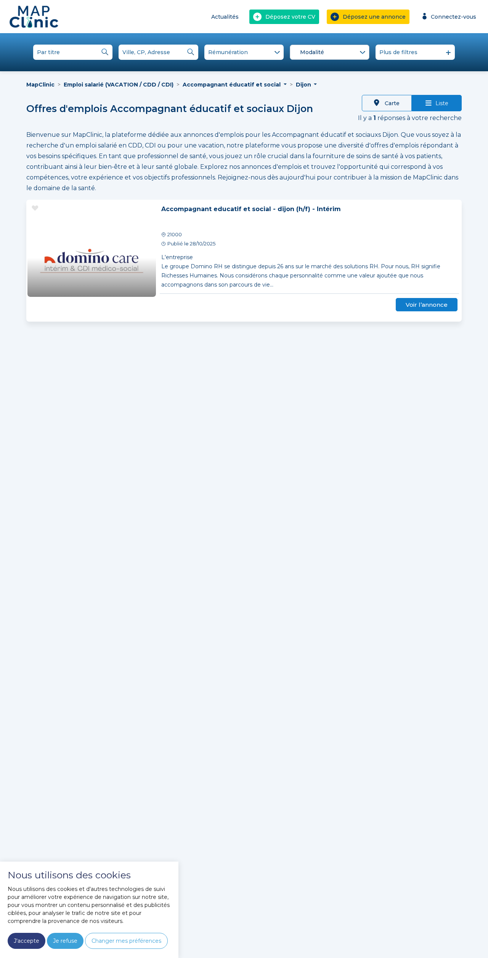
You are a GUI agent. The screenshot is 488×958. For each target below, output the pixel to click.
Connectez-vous (453, 16)
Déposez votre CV (290, 16)
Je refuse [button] (65, 940)
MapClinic (40, 84)
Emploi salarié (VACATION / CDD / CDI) (118, 84)
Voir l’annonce (427, 304)
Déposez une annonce (374, 16)
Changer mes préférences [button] (126, 940)
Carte (391, 103)
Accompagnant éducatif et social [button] (232, 84)
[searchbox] (331, 52)
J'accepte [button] (26, 940)
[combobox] (329, 52)
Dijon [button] (304, 84)
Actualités (225, 16)
